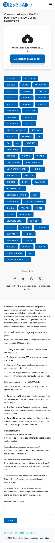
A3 (39, 137)
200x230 (26, 247)
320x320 (34, 221)
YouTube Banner (16, 169)
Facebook (12, 175)
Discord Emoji (15, 221)
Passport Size (15, 188)
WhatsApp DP (33, 162)
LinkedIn (37, 169)
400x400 (42, 98)
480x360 (11, 104)
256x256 (11, 85)
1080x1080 (12, 111)
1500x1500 (28, 117)
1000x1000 (40, 85)
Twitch (29, 175)
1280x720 (12, 117)
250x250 (29, 124)
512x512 (42, 104)
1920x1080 (12, 124)
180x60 (10, 227)
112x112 (28, 234)
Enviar (10, 520)
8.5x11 (39, 208)
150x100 (29, 240)
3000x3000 (30, 78)
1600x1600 (12, 150)
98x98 (10, 214)
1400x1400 (12, 240)
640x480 (11, 182)
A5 (17, 143)
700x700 (11, 247)
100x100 (11, 91)
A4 (8, 143)
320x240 (11, 156)
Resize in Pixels (16, 130)
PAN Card (40, 182)
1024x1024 (12, 78)
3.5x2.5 (10, 208)
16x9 (35, 195)
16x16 (25, 85)
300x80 (28, 150)
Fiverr (40, 156)
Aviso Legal (31, 532)
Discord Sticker (16, 195)
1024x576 (30, 143)
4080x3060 (25, 214)
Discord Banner (34, 201)
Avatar (25, 208)
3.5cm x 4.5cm (14, 253)
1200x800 (41, 227)
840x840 (26, 104)
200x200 (26, 98)
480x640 (36, 130)
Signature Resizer (17, 260)
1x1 (31, 253)
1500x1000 (12, 201)
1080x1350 (30, 111)
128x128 (41, 91)
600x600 (11, 137)
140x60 (41, 247)
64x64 (25, 182)
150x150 (11, 98)
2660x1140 (12, 234)
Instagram (13, 162)
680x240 (25, 227)
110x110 (26, 91)
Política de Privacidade (14, 532)
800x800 (26, 137)
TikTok (26, 156)
